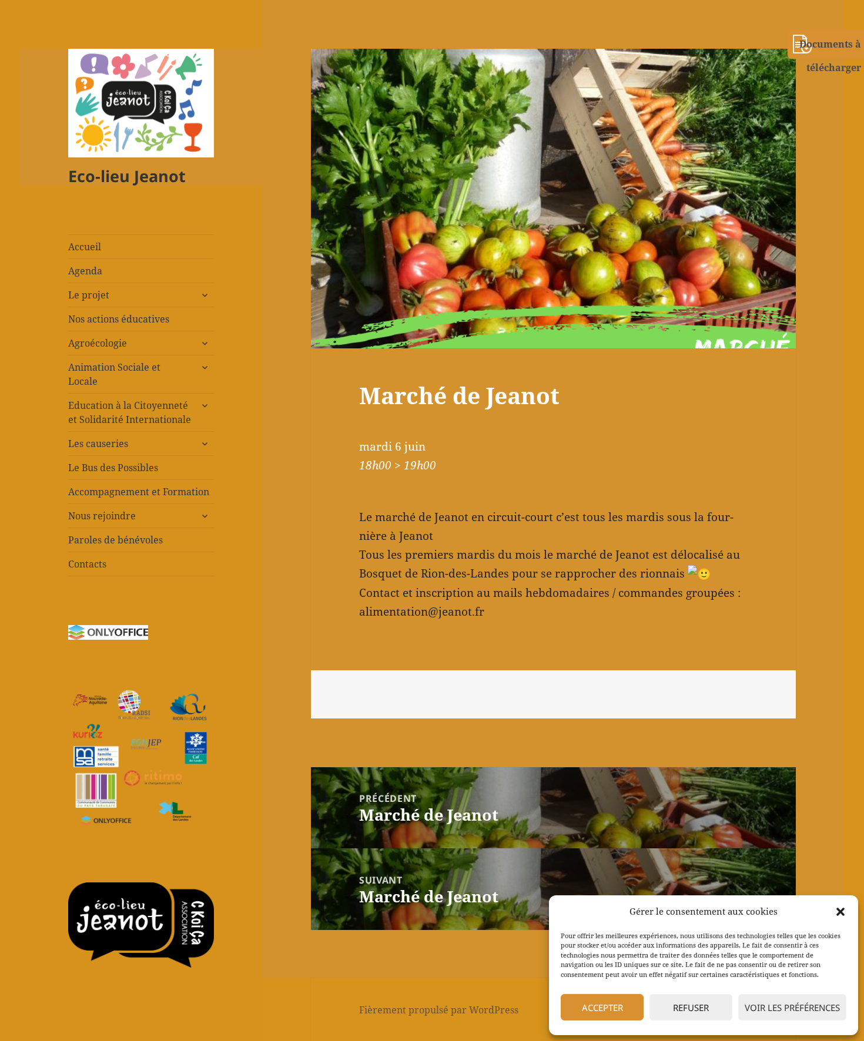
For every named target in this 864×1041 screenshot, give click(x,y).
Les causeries (98, 443)
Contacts (87, 564)
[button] (840, 912)
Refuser (691, 1007)
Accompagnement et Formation (138, 491)
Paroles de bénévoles (115, 539)
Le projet (88, 294)
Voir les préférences (792, 1007)
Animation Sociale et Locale (114, 374)
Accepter (602, 1007)
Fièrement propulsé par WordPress (438, 1009)
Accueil (84, 246)
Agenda (85, 270)
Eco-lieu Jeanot (127, 176)
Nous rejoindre (102, 515)
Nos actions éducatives (118, 319)
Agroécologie (97, 343)
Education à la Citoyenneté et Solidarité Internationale (129, 412)
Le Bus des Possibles (113, 467)
